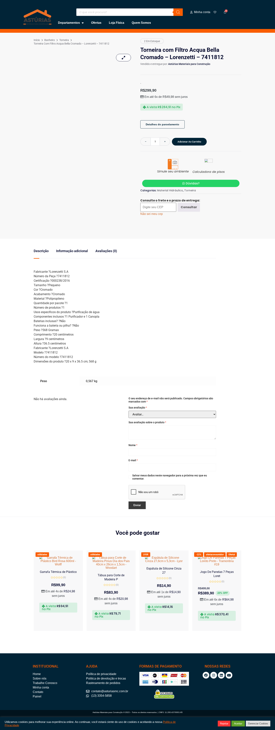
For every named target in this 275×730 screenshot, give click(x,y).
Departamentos (69, 22)
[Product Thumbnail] (123, 57)
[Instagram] (213, 675)
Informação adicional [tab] (72, 251)
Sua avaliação (138, 407)
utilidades (42, 554)
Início (37, 40)
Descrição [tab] (41, 251)
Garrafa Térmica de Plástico (58, 572)
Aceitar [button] (238, 723)
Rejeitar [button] (224, 723)
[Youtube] (229, 675)
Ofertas (96, 22)
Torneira (64, 40)
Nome (133, 445)
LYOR (145, 554)
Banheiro (49, 40)
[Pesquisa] (178, 12)
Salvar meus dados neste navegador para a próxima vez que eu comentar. (169, 477)
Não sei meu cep (151, 213)
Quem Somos (141, 22)
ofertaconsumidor (215, 554)
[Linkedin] (221, 675)
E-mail (133, 460)
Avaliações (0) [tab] (106, 251)
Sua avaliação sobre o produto (147, 422)
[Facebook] (206, 675)
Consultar (189, 207)
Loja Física (116, 22)
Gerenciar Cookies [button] (258, 723)
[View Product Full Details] (58, 564)
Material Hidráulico (170, 190)
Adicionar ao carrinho (189, 141)
